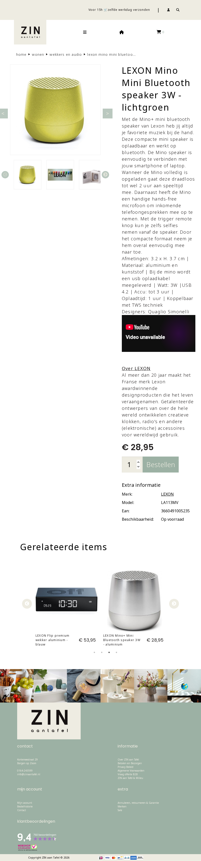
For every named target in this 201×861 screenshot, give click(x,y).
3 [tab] (109, 656)
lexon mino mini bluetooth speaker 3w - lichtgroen (134, 54)
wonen (38, 54)
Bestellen (160, 464)
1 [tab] (94, 656)
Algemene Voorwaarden (131, 770)
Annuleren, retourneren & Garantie (138, 802)
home (21, 54)
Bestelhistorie (25, 806)
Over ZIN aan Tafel (128, 759)
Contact (21, 810)
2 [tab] (101, 656)
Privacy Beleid (125, 767)
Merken (122, 806)
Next (105, 174)
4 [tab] (116, 656)
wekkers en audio (66, 54)
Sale (120, 810)
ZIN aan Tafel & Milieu (130, 778)
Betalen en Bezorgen (130, 763)
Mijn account (24, 802)
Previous (5, 174)
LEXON (167, 494)
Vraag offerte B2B (128, 774)
